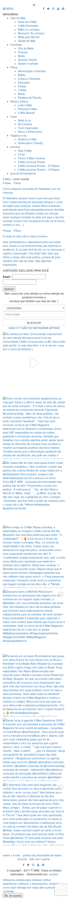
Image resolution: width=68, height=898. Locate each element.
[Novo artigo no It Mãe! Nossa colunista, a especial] (34, 556)
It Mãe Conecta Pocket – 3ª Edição (39, 169)
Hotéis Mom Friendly (30, 143)
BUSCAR (35, 323)
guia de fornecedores (23, 173)
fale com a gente (40, 859)
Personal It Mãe (27, 109)
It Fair (21, 154)
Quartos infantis (27, 60)
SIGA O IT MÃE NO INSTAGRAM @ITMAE (34, 328)
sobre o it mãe (11, 855)
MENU (9, 8)
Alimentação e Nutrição (32, 71)
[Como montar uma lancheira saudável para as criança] (34, 427)
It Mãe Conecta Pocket (31, 162)
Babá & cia (24, 120)
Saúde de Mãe (27, 41)
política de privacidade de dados (42, 855)
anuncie (22, 859)
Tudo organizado (28, 128)
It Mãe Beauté (26, 113)
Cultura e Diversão (29, 78)
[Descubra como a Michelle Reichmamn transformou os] (34, 621)
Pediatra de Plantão (30, 97)
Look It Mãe (25, 105)
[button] (10, 14)
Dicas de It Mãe (27, 22)
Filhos (14, 67)
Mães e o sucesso (29, 29)
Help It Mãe (25, 150)
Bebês (22, 75)
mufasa (53, 874)
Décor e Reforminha (30, 132)
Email (7, 277)
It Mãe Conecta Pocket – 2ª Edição (39, 166)
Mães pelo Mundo (28, 37)
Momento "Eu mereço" (31, 33)
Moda (21, 56)
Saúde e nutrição (28, 63)
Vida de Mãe (18, 18)
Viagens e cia (18, 135)
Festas (22, 86)
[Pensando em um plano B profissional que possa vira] (34, 685)
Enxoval (22, 52)
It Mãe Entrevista (28, 25)
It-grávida (16, 44)
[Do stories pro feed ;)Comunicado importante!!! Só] (34, 363)
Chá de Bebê (26, 48)
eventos (15, 147)
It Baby (22, 90)
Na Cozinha (25, 124)
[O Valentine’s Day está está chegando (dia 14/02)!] (34, 814)
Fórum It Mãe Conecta (31, 158)
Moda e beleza (19, 101)
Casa (13, 116)
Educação (24, 82)
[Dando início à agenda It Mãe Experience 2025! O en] (34, 749)
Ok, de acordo (12, 895)
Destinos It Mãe (27, 139)
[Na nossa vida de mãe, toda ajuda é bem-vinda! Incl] (34, 492)
